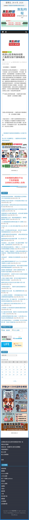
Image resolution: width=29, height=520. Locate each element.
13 (17, 369)
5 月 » (15, 381)
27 (17, 374)
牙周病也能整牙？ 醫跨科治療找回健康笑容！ (14, 286)
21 (21, 372)
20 (17, 372)
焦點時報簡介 (4, 449)
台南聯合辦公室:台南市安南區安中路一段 (12, 442)
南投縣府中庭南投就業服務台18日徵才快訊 (14, 134)
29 (25, 374)
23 (2, 374)
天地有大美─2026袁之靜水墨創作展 (10, 226)
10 (6, 369)
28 (21, 374)
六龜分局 (23, 62)
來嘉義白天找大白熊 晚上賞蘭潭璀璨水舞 (12, 291)
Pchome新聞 (4, 473)
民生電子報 (4, 496)
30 (2, 377)
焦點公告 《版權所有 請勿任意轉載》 (11, 447)
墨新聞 (3, 491)
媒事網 (3, 481)
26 (13, 374)
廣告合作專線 (4, 444)
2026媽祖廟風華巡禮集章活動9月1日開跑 (12, 222)
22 (25, 372)
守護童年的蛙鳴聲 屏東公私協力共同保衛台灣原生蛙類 (16, 6)
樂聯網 (3, 499)
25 (10, 374)
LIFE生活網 (4, 476)
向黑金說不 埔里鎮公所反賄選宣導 (10, 257)
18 (10, 372)
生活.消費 (5, 52)
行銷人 (3, 488)
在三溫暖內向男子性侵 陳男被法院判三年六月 (13, 303)
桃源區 (7, 64)
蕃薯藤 (3, 471)
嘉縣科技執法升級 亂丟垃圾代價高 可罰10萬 (13, 282)
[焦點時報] (2, 31)
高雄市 (9, 52)
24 (6, 374)
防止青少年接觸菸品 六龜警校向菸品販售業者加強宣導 (14, 139)
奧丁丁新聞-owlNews (7, 478)
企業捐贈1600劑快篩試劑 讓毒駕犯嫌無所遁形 (13, 308)
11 (10, 369)
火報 (2, 493)
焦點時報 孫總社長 (16, 62)
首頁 (2, 460)
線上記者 (3, 452)
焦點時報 (22, 11)
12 (13, 369)
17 (6, 372)
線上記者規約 (4, 454)
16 (2, 372)
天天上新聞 (4, 483)
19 (13, 372)
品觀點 (3, 486)
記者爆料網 (4, 504)
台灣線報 (3, 501)
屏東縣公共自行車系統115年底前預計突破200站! (14, 201)
